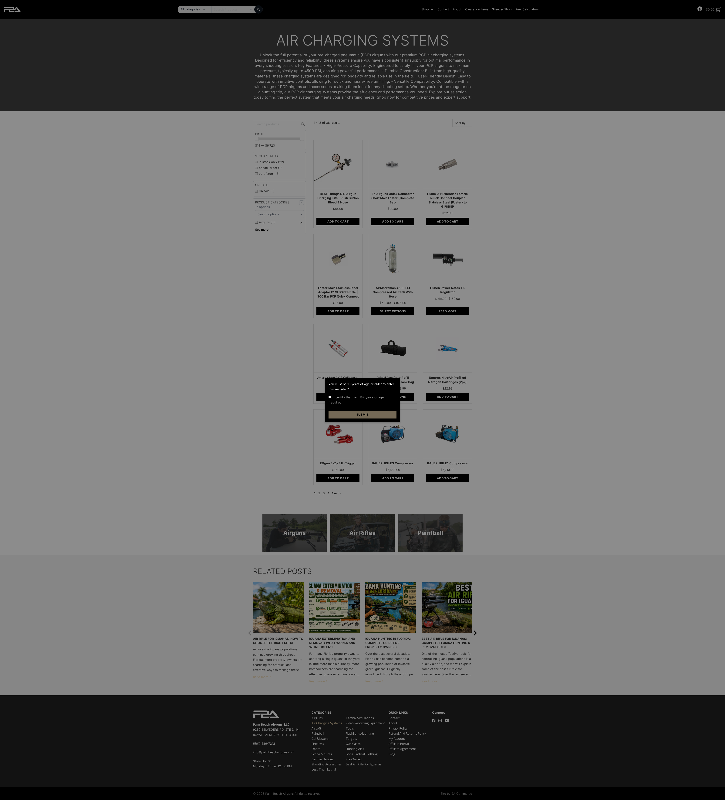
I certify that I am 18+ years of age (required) (356, 399)
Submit (362, 415)
